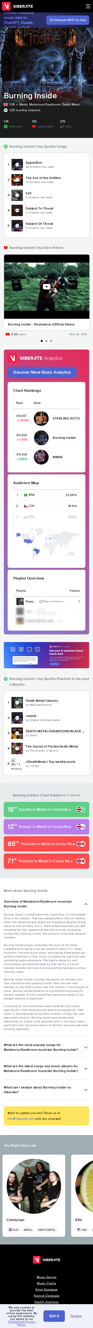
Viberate (17, 6)
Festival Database (47, 1296)
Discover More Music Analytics (42, 372)
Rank (19, 403)
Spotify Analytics (46, 1302)
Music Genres (47, 1277)
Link (41, 601)
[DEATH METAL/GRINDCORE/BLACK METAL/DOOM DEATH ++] (17, 733)
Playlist (21, 591)
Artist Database (46, 1289)
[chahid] (17, 718)
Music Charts (46, 1283)
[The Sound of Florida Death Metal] (17, 748)
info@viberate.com (21, 1119)
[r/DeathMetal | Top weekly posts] (17, 764)
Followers (76, 591)
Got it (54, 1315)
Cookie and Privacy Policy (22, 1323)
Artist (37, 403)
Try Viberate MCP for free (68, 20)
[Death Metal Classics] (17, 703)
